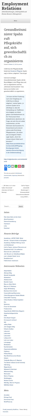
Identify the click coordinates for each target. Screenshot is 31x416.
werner (20, 64)
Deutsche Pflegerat (16, 71)
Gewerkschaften (8, 175)
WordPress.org (8, 402)
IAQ (5, 322)
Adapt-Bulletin (8, 271)
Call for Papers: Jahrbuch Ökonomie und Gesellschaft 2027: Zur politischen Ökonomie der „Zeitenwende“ (15, 249)
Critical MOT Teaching (10, 297)
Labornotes (7, 333)
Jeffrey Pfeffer (7, 324)
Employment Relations (15, 6)
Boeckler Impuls (8, 282)
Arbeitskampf (18, 173)
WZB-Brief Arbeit (8, 385)
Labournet (7, 331)
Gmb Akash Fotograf (9, 318)
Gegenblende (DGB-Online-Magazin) (14, 311)
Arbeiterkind (7, 277)
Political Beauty (8, 353)
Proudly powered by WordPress (11, 409)
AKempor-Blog (8, 273)
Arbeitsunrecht (8, 279)
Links (5, 226)
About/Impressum (9, 219)
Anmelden (6, 395)
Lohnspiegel (7, 342)
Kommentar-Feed (9, 399)
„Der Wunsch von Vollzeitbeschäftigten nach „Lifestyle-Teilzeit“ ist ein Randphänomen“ (14, 256)
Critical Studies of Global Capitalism (13, 300)
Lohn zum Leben (8, 340)
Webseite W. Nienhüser (10, 369)
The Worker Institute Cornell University (14, 362)
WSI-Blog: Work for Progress (12, 383)
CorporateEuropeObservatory (12, 293)
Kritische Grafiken (9, 329)
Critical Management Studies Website (14, 295)
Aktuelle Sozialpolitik (9, 275)
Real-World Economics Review (12, 356)
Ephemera (7, 304)
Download (6, 228)
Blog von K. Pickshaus (10, 286)
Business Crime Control (10, 291)
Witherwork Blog (8, 371)
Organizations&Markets (10, 349)
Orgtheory (6, 351)
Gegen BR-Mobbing (9, 288)
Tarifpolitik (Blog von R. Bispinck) (13, 360)
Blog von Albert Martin (10, 284)
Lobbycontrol (7, 338)
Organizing (14, 175)
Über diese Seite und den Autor (12, 217)
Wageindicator (8, 367)
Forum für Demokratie (10, 306)
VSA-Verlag (7, 365)
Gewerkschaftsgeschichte (11, 313)
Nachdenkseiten (8, 347)
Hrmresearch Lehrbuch (10, 320)
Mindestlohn (7, 344)
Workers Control (8, 380)
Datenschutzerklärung (10, 221)
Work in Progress (8, 376)
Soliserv (6, 358)
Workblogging (7, 378)
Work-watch (7, 374)
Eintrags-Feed (8, 397)
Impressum (7, 223)
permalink (6, 177)
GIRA (5, 315)
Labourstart (7, 335)
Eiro (5, 302)
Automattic (5, 411)
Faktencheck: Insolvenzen (11, 260)
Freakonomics (8, 309)
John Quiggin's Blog (9, 327)
